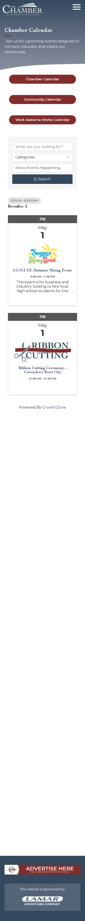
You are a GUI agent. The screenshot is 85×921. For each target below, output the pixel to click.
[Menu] (76, 6)
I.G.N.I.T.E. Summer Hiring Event (42, 270)
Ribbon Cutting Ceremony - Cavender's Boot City (42, 370)
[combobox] (42, 157)
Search (44, 179)
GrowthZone (54, 407)
